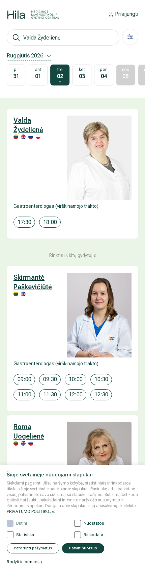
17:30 (24, 222)
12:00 (76, 394)
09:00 (24, 379)
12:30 (101, 394)
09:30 (50, 379)
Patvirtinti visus (83, 548)
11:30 (50, 394)
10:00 (76, 379)
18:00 (50, 222)
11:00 (24, 394)
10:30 (101, 379)
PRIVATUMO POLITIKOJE (30, 511)
